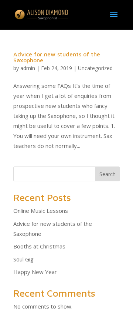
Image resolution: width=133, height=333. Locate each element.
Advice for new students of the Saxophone (56, 57)
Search (107, 174)
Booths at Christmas (39, 246)
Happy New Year (35, 272)
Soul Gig (23, 259)
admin (27, 68)
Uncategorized (95, 68)
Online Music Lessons (40, 210)
